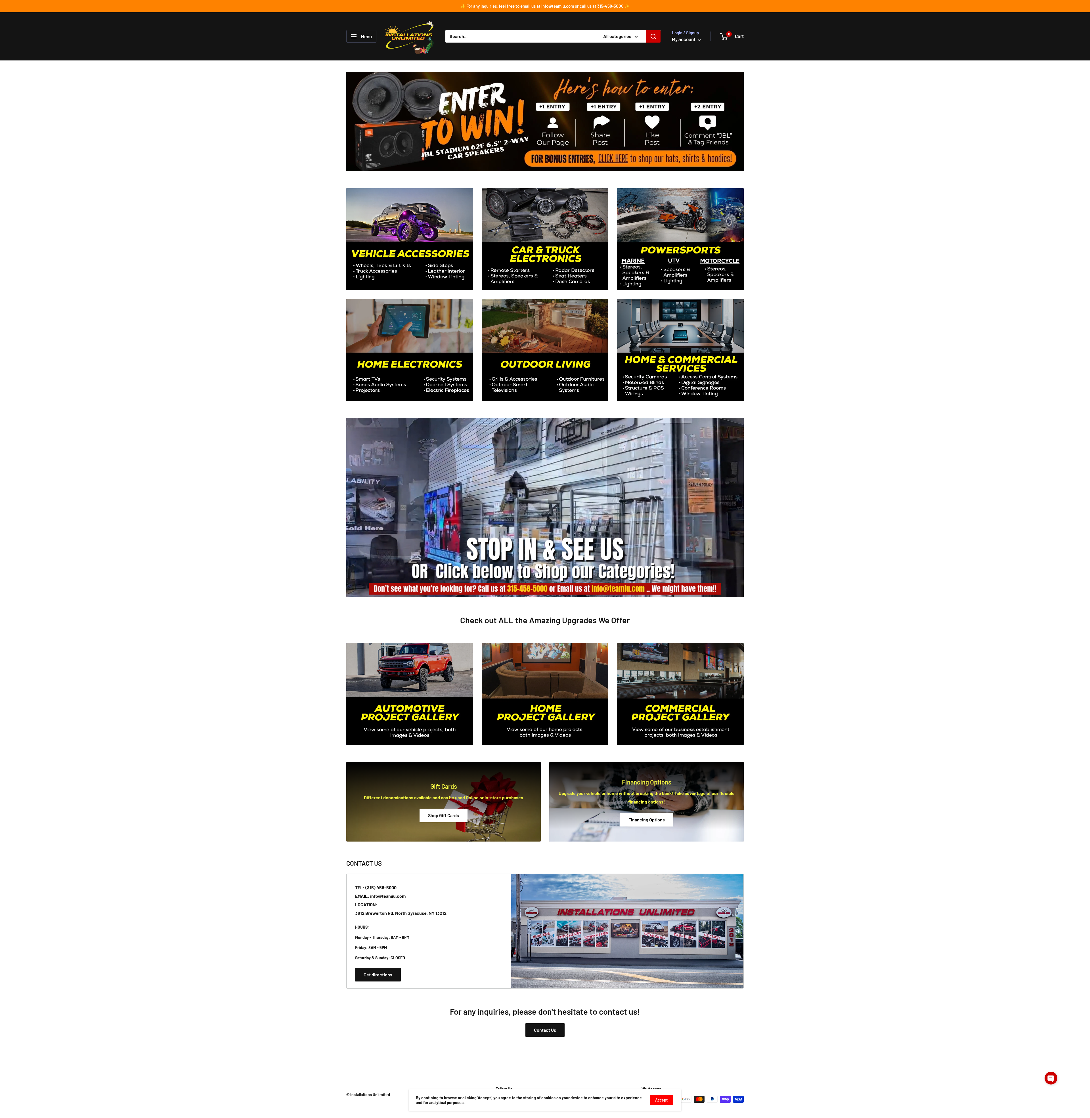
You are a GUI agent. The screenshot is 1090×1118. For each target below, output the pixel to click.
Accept (661, 1100)
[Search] (653, 36)
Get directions (378, 974)
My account (684, 39)
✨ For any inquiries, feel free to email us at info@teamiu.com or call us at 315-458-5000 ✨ (545, 6)
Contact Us (545, 1030)
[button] (1051, 1078)
